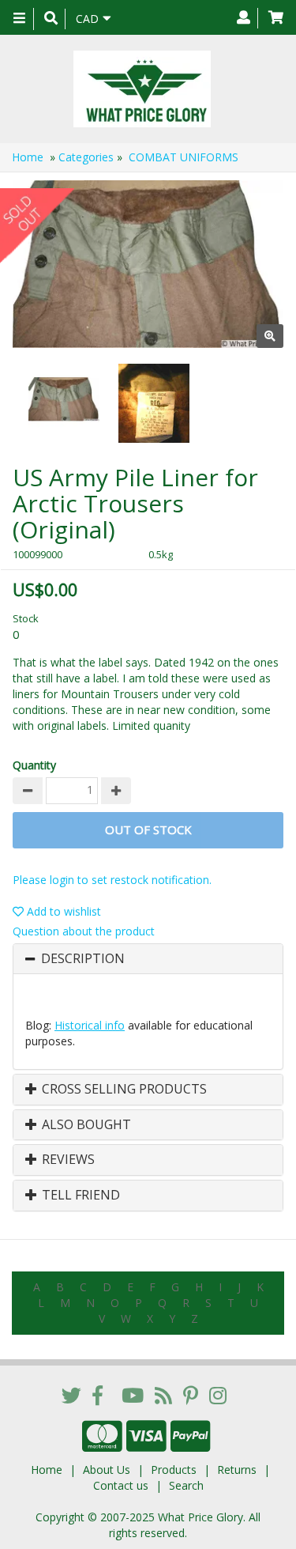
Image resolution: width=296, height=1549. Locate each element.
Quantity (34, 765)
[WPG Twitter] (71, 1394)
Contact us (120, 1485)
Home (27, 156)
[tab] (148, 959)
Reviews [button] (67, 1160)
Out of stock (148, 829)
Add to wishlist (62, 911)
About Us (106, 1469)
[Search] (51, 19)
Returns (237, 1469)
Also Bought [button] (85, 1125)
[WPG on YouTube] (133, 1394)
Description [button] (83, 959)
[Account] (243, 18)
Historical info (89, 1025)
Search (186, 1485)
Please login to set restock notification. (112, 879)
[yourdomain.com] (142, 89)
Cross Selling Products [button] (123, 1089)
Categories (86, 156)
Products (174, 1469)
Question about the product (84, 931)
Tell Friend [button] (79, 1195)
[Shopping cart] (276, 18)
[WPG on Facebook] (97, 1394)
